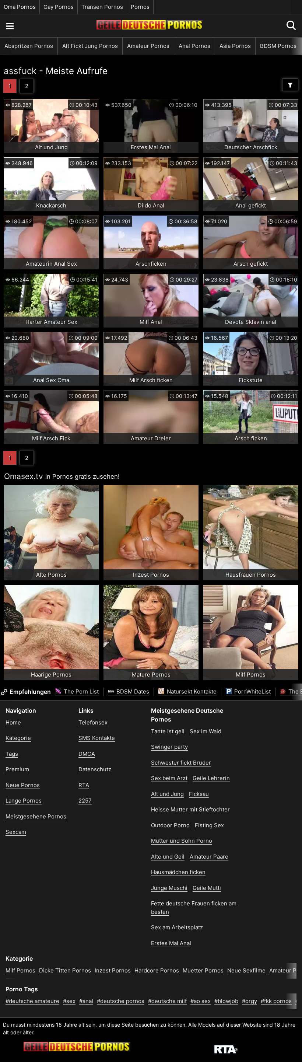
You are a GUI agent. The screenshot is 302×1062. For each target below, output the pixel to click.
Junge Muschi (169, 887)
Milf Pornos (20, 970)
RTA (83, 785)
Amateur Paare (209, 856)
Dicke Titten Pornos (65, 970)
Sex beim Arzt (169, 778)
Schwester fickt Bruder (181, 762)
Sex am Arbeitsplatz (177, 927)
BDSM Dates (132, 691)
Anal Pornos (194, 45)
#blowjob (226, 1001)
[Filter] (290, 84)
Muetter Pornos (203, 970)
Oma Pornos (20, 6)
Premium (17, 769)
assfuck (20, 71)
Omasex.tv (23, 476)
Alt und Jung (167, 793)
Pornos (140, 6)
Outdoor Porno (170, 825)
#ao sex (200, 1001)
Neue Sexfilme (246, 970)
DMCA (86, 753)
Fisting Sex (209, 825)
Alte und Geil (168, 856)
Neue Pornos (23, 785)
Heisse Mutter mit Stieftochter (190, 809)
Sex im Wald (205, 731)
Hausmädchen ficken (178, 872)
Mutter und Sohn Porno (181, 840)
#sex (69, 1001)
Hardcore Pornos (156, 970)
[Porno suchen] (9, 25)
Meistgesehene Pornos (36, 816)
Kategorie (18, 737)
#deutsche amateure (32, 1001)
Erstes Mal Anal (171, 943)
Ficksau (199, 793)
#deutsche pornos (120, 1001)
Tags (12, 753)
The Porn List (80, 691)
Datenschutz (94, 769)
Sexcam (16, 831)
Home (13, 722)
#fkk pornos (276, 1001)
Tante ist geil (168, 731)
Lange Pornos (24, 800)
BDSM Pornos (278, 45)
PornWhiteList (252, 691)
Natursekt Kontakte (191, 691)
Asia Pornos (235, 45)
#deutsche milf (167, 1001)
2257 (85, 800)
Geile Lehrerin (211, 778)
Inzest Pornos (113, 970)
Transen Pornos (102, 6)
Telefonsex (93, 722)
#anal (86, 1001)
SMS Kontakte (96, 737)
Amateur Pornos (148, 45)
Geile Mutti (207, 887)
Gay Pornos (58, 6)
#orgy (249, 1001)
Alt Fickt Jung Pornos (90, 45)
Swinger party (169, 746)
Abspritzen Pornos (28, 45)
